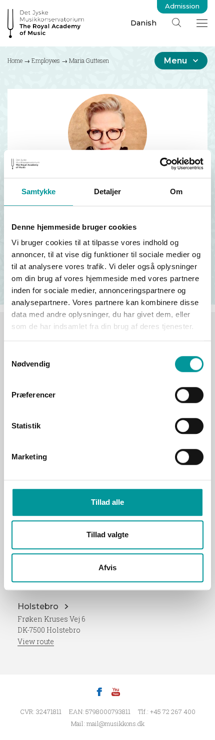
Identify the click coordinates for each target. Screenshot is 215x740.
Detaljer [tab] (108, 191)
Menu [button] (175, 60)
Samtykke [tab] (39, 191)
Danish (143, 22)
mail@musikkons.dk (115, 723)
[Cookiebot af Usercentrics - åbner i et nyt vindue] (160, 163)
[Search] (177, 22)
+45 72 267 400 (173, 711)
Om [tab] (176, 191)
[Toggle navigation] (202, 22)
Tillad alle (107, 502)
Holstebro (39, 606)
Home (15, 60)
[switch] (189, 395)
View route (36, 641)
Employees (46, 60)
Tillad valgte (107, 534)
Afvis (107, 567)
